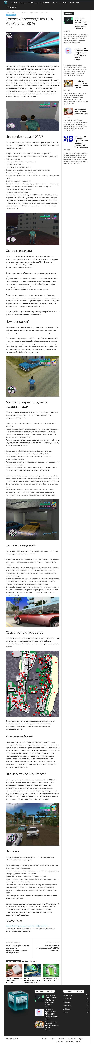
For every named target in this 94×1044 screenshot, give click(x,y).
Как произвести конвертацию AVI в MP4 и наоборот (47, 947)
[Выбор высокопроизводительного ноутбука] (32, 970)
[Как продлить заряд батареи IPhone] (51, 970)
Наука (55, 2)
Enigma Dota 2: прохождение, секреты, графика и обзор (27, 926)
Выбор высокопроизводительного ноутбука (32, 980)
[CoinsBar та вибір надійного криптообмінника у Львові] (39, 1024)
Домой (7, 12)
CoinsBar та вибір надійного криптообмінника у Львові (81, 84)
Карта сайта (11, 7)
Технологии (33, 2)
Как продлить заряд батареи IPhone (50, 979)
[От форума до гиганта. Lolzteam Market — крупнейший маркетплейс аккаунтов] (39, 998)
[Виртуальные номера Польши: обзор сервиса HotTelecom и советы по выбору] (39, 1012)
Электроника (45, 2)
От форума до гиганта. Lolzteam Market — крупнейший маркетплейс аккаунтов (81, 23)
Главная (14, 2)
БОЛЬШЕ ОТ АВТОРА (29, 961)
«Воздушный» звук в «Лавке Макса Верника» (14, 980)
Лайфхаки (63, 2)
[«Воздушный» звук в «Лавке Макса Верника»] (14, 970)
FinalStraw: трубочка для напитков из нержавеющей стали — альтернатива (17, 949)
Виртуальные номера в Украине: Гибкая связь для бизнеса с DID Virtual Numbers (81, 141)
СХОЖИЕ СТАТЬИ (13, 961)
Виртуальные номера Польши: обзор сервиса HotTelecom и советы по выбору (81, 53)
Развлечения (74, 2)
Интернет (23, 2)
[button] (86, 5)
